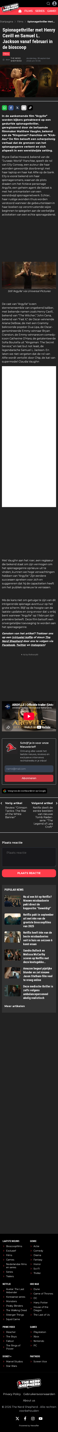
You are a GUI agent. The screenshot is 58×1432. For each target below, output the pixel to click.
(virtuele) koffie (22, 637)
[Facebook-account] (25, 1418)
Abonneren (29, 778)
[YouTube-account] (41, 1418)
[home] (20, 11)
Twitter (21, 645)
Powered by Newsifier (29, 1425)
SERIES (40, 10)
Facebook (8, 645)
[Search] (48, 3)
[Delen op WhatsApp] (4, 107)
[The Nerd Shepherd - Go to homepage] (10, 3)
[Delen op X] (17, 107)
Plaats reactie (29, 873)
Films (6, 54)
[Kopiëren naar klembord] (30, 107)
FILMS (28, 10)
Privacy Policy (12, 1394)
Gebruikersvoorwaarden (39, 1394)
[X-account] (17, 1418)
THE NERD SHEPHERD (16, 59)
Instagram (38, 645)
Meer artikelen (15, 1006)
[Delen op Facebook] (11, 107)
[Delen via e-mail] (23, 107)
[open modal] (54, 3)
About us (29, 1400)
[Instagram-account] (33, 1418)
